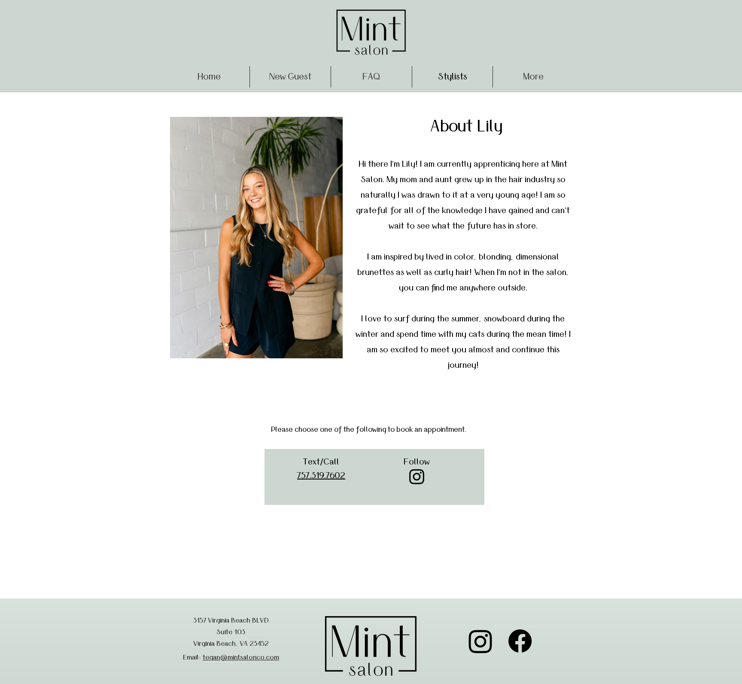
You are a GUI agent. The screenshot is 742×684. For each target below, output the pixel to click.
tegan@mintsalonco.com (241, 657)
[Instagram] (417, 477)
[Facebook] (520, 641)
